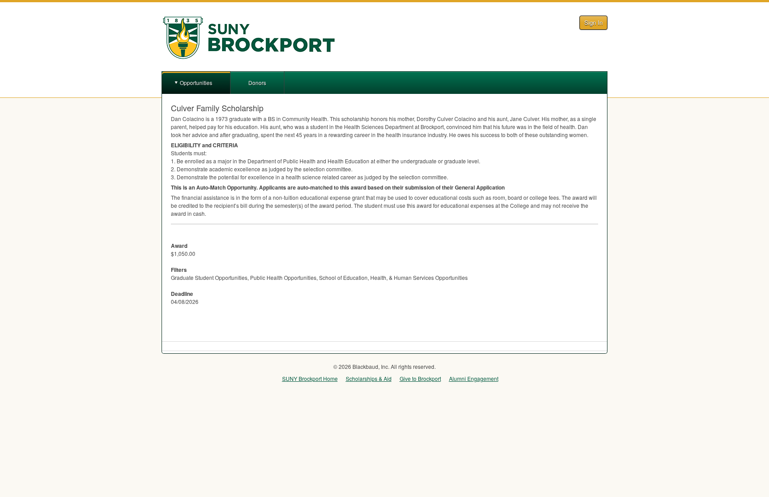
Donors (257, 82)
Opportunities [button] (196, 82)
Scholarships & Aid (369, 378)
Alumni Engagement (473, 378)
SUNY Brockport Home (310, 378)
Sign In (593, 22)
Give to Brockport (420, 378)
